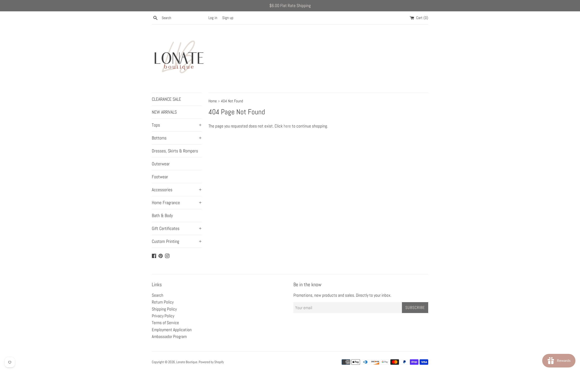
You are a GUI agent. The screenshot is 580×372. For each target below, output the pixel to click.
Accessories (177, 190)
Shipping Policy (164, 309)
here (287, 126)
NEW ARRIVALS (164, 112)
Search (157, 295)
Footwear (160, 177)
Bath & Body (162, 215)
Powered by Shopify (211, 362)
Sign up (227, 17)
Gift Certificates (177, 228)
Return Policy (163, 302)
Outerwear (161, 164)
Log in (212, 17)
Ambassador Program (169, 336)
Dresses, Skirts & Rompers (175, 151)
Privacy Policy (163, 316)
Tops (177, 125)
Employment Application (172, 330)
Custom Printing (177, 241)
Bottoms (177, 138)
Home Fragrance (177, 203)
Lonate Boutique (186, 362)
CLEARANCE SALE (166, 99)
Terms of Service (165, 323)
